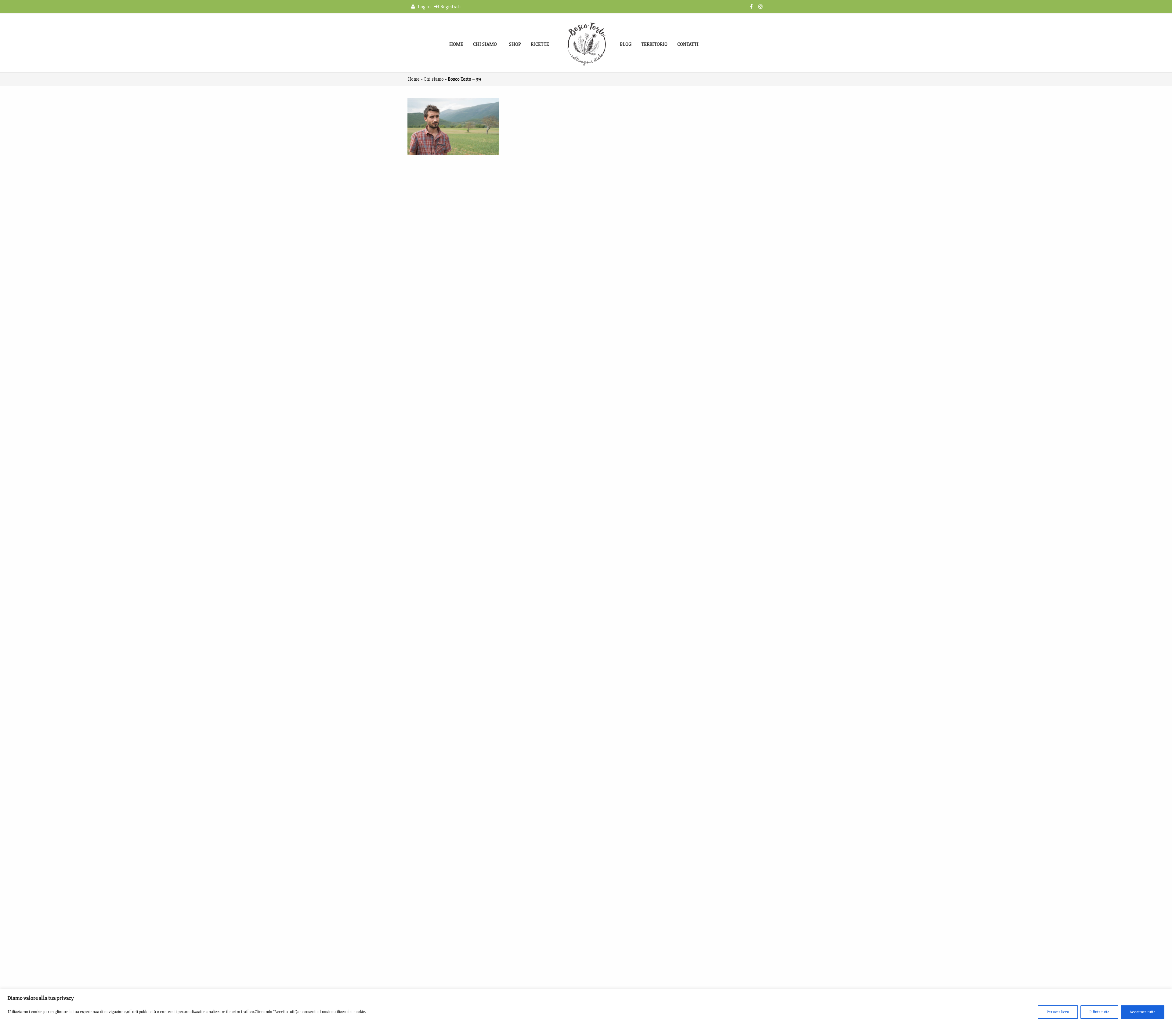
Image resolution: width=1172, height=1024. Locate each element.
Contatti (688, 44)
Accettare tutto (1143, 1012)
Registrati (450, 7)
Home (456, 44)
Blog (625, 44)
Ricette (540, 44)
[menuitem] (456, 44)
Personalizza (1058, 1012)
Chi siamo (485, 44)
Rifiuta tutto (1099, 1012)
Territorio (654, 44)
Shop (515, 44)
